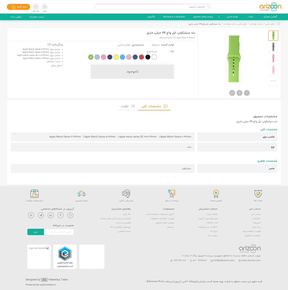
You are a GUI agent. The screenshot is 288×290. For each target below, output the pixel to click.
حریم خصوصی (124, 231)
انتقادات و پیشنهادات (207, 227)
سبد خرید (256, 227)
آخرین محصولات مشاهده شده (160, 214)
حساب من (256, 214)
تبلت (250, 16)
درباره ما (213, 231)
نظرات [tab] (125, 106)
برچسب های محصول (165, 222)
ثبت (35, 232)
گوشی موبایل (270, 16)
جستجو (170, 227)
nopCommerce (47, 284)
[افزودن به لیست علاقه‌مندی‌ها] (247, 93)
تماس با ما (16, 17)
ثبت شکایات (211, 222)
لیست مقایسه (37, 17)
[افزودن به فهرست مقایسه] (232, 93)
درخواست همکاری (253, 235)
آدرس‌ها (257, 222)
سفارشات (256, 218)
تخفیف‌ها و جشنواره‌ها (174, 16)
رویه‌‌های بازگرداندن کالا (120, 227)
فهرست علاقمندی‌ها (252, 231)
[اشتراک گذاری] (239, 93)
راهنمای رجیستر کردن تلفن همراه (116, 218)
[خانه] (279, 24)
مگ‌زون (151, 16)
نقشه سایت (211, 214)
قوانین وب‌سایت (123, 222)
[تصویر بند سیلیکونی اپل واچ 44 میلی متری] (234, 59)
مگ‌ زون (127, 214)
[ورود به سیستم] (45, 7)
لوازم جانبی (232, 16)
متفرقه (156, 45)
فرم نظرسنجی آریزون (207, 218)
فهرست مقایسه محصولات (162, 218)
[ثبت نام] (36, 7)
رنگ (172, 51)
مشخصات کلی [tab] (151, 106)
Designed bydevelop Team (47, 280)
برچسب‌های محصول (203, 16)
